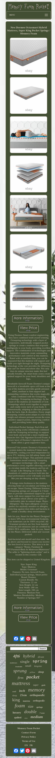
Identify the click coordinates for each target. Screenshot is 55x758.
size (30, 706)
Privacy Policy (28, 737)
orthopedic (39, 700)
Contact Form (29, 732)
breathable (18, 666)
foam (20, 705)
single (24, 661)
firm (20, 678)
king (16, 699)
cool (14, 691)
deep (14, 695)
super (35, 685)
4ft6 (16, 656)
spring (40, 661)
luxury (17, 712)
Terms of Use (28, 741)
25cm (23, 695)
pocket (32, 677)
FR (31, 745)
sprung (20, 670)
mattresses (13, 663)
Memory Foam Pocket (28, 728)
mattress (21, 683)
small (28, 665)
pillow (32, 672)
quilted (17, 717)
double (30, 711)
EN (26, 745)
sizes (26, 718)
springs (39, 707)
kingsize (38, 666)
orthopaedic (37, 695)
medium (37, 717)
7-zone (42, 713)
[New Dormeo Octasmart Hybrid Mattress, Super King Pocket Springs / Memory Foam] (28, 56)
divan (41, 656)
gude (43, 685)
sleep (41, 671)
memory (36, 690)
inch (22, 691)
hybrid (29, 656)
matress (26, 701)
